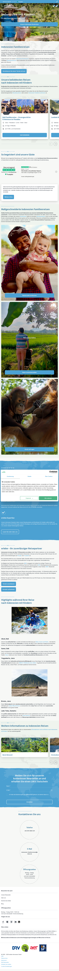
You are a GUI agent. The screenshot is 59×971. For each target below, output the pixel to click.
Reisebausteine (17, 92)
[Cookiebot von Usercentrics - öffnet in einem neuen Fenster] (50, 472)
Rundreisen (23, 216)
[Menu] (2, 6)
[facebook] (3, 922)
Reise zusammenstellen (29, 372)
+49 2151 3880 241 (29, 830)
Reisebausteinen (11, 60)
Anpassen (28, 498)
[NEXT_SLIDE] (55, 144)
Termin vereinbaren (9, 584)
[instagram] (7, 922)
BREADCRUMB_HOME (6, 9)
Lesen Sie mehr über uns (10, 532)
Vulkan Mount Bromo (14, 705)
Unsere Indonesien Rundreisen (29, 24)
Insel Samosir (26, 715)
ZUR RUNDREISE (24, 135)
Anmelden (29, 802)
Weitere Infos (8, 197)
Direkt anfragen (29, 449)
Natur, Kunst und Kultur (42, 641)
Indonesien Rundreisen (22, 58)
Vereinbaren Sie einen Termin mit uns (14, 71)
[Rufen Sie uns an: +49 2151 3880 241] (57, 1)
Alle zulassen (48, 498)
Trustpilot (26, 555)
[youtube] (15, 922)
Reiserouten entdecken (29, 295)
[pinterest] (11, 922)
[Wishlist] (53, 6)
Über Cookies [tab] (48, 476)
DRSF (47, 566)
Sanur (7, 655)
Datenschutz (29, 794)
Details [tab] (29, 476)
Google (19, 555)
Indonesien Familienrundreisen (36, 92)
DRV (25, 563)
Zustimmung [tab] (10, 476)
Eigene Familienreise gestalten (29, 30)
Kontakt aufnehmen (9, 589)
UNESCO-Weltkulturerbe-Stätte (27, 663)
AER (39, 565)
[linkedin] (19, 922)
